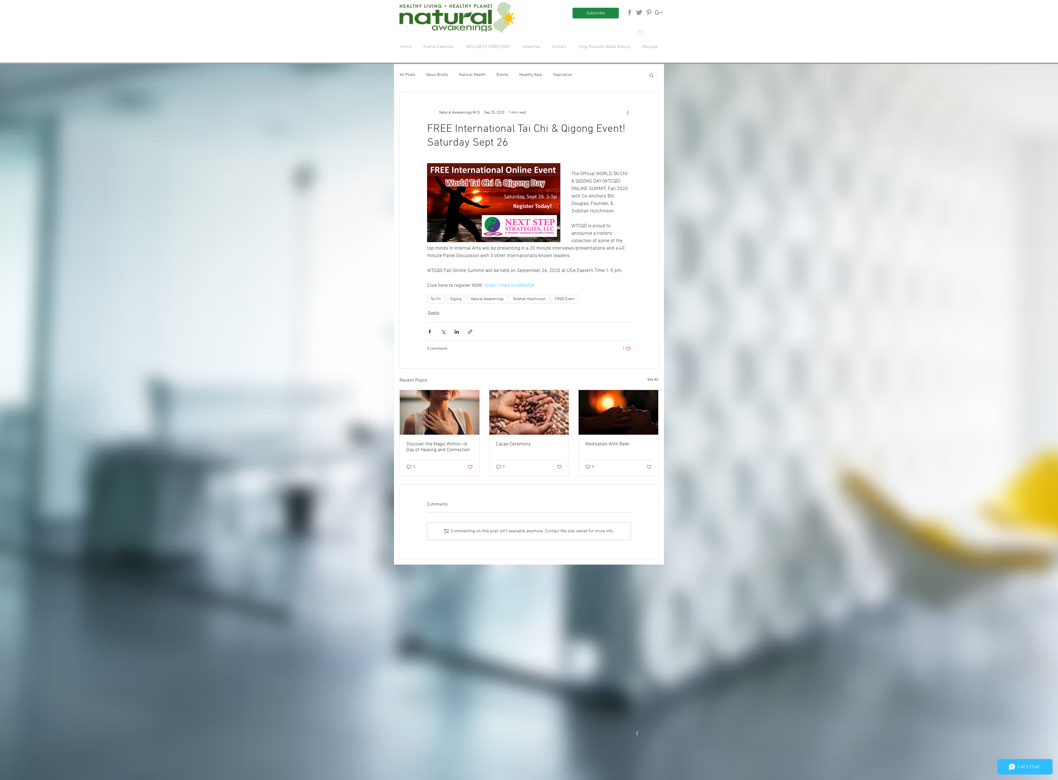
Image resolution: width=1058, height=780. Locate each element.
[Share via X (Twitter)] (443, 331)
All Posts (407, 74)
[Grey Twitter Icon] (639, 12)
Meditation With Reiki (608, 444)
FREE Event (564, 299)
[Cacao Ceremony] (529, 412)
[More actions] (627, 112)
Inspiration (562, 74)
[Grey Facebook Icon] (629, 12)
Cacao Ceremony (513, 444)
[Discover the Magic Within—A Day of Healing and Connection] (439, 412)
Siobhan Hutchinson (529, 299)
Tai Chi (436, 299)
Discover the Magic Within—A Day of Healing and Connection (438, 447)
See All (652, 379)
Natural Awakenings (487, 299)
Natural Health (472, 74)
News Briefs (437, 74)
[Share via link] (470, 331)
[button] (640, 33)
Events (502, 74)
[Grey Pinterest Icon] (649, 12)
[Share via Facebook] (429, 331)
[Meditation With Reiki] (618, 412)
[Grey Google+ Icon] (658, 12)
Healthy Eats (530, 74)
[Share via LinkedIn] (456, 331)
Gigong (455, 299)
